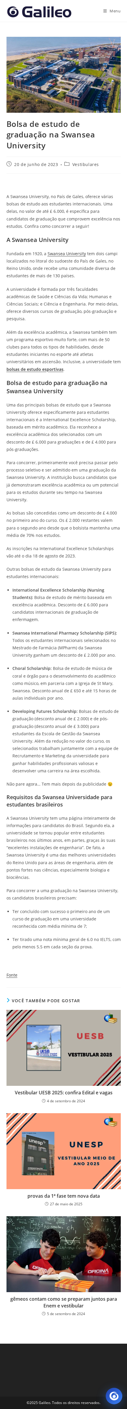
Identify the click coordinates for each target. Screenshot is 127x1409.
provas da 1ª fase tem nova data (63, 1196)
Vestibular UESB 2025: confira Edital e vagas (64, 1092)
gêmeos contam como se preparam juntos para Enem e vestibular (63, 1302)
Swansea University (67, 253)
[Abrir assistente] (114, 1396)
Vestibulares (85, 164)
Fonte (11, 975)
